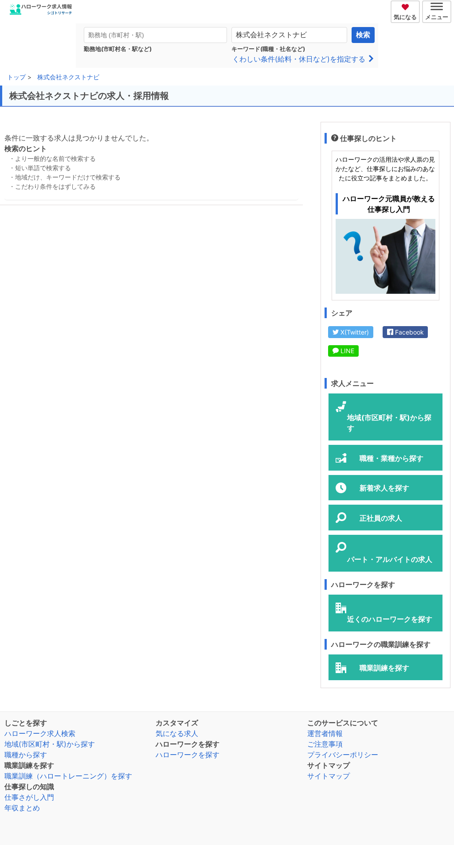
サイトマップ (328, 775)
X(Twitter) (354, 332)
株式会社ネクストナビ (68, 77)
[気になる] (406, 5)
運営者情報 (325, 733)
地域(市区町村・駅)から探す (49, 744)
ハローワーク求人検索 (39, 733)
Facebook (408, 332)
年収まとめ (22, 807)
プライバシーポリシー (342, 754)
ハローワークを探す (187, 754)
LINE (346, 350)
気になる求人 (177, 733)
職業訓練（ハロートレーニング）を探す (68, 775)
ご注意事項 (325, 744)
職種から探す (25, 754)
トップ (16, 77)
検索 (363, 35)
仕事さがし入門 (29, 797)
